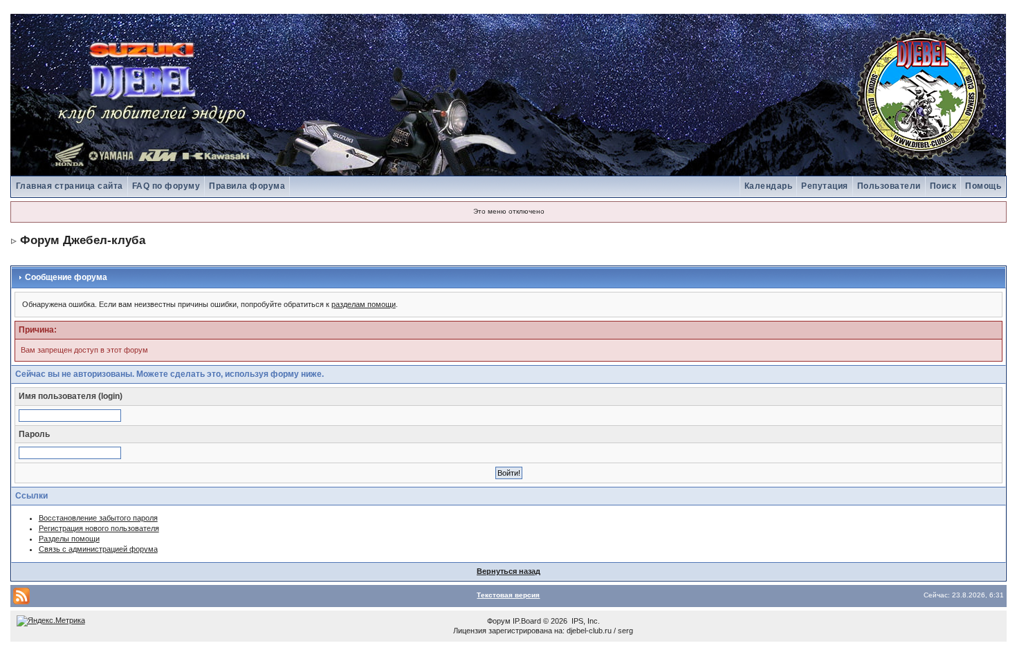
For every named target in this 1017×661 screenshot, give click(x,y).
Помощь (983, 186)
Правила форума (247, 186)
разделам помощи (363, 304)
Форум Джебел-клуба (82, 240)
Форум (499, 621)
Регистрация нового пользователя (99, 528)
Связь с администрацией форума (98, 549)
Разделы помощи (69, 538)
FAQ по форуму (166, 186)
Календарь (768, 186)
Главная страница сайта (69, 186)
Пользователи (889, 186)
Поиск (943, 186)
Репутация (824, 186)
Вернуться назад (508, 571)
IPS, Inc (584, 621)
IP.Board (527, 621)
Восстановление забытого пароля (98, 518)
